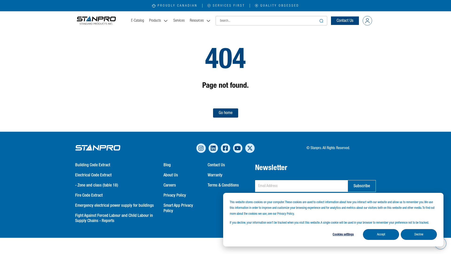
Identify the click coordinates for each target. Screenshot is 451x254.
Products (155, 20)
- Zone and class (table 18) (96, 185)
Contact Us (345, 21)
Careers (169, 185)
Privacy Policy (174, 195)
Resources (197, 20)
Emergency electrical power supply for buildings (114, 205)
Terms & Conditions (223, 185)
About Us (170, 175)
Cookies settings (343, 234)
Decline (418, 234)
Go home (226, 113)
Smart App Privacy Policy (178, 208)
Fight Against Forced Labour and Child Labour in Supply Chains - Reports (114, 218)
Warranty (215, 175)
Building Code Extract (92, 165)
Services (179, 20)
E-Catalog (137, 20)
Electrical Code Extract (93, 175)
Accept (381, 234)
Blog (167, 165)
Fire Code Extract (89, 195)
